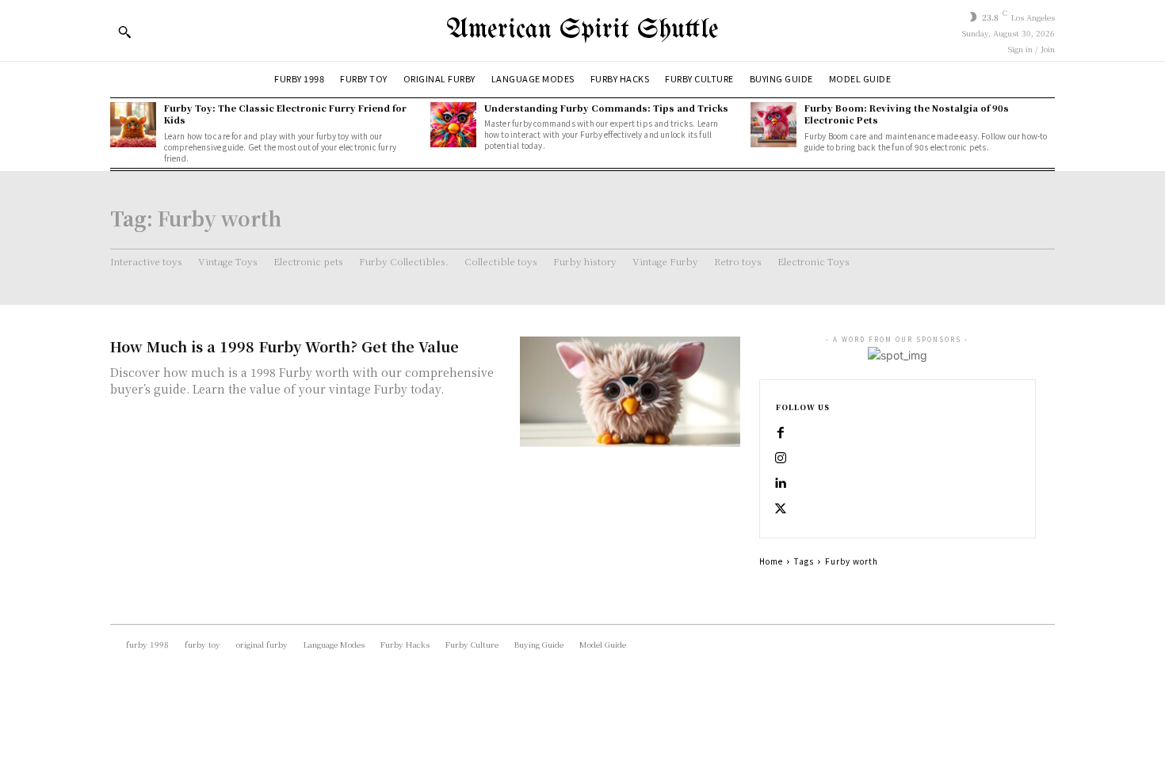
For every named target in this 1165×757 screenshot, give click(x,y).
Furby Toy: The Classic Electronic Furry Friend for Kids (285, 113)
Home (771, 561)
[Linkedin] (780, 483)
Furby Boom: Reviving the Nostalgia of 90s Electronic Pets (906, 113)
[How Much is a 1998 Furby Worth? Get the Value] (630, 392)
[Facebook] (780, 433)
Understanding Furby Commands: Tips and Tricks (606, 107)
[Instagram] (780, 458)
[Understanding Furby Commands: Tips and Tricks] (453, 125)
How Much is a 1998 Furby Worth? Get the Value (284, 346)
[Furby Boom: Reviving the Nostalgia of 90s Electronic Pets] (773, 125)
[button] (124, 31)
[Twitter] (780, 509)
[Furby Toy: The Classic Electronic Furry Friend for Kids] (133, 125)
